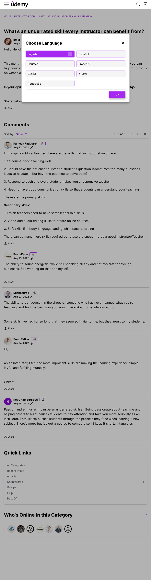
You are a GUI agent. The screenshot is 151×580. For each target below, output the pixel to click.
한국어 (83, 73)
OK (117, 94)
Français (84, 63)
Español (84, 54)
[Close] (123, 43)
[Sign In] (145, 4)
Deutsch (33, 63)
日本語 (32, 73)
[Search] (138, 4)
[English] (19, 4)
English (32, 54)
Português (34, 83)
